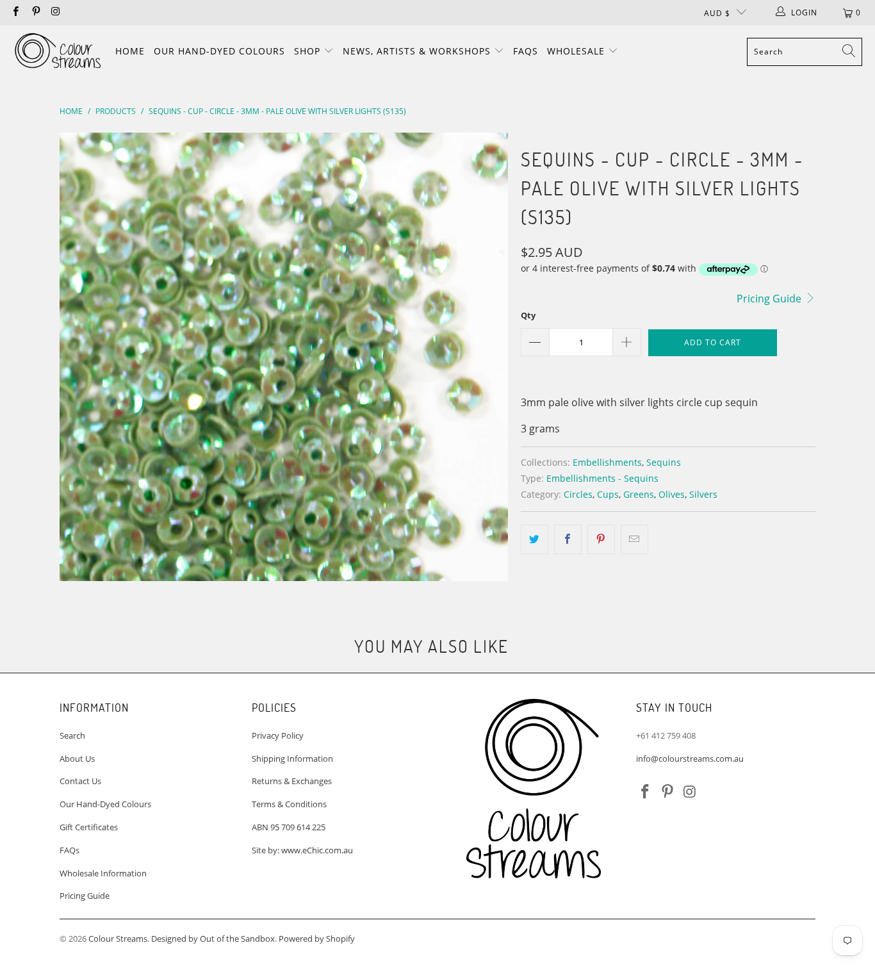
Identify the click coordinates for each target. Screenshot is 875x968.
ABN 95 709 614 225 (288, 827)
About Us (77, 758)
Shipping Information (292, 758)
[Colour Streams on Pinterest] (34, 12)
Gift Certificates (89, 827)
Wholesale (577, 51)
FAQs (525, 51)
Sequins (663, 462)
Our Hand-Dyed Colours (219, 51)
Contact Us (80, 781)
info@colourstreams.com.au (690, 758)
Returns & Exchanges (292, 781)
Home (130, 51)
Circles (578, 494)
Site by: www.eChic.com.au (302, 850)
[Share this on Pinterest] (601, 539)
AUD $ (717, 13)
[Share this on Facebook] (568, 539)
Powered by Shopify (317, 938)
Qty (528, 315)
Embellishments (607, 462)
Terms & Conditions (289, 804)
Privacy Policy (278, 735)
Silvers (703, 494)
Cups (608, 494)
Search (72, 735)
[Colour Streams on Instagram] (55, 12)
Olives (671, 494)
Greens (638, 494)
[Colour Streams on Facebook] (15, 12)
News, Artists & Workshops (418, 51)
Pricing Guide (770, 298)
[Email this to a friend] (634, 539)
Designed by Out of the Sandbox (213, 938)
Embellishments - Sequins (602, 478)
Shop (308, 51)
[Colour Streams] (57, 51)
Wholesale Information (103, 873)
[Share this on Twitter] (534, 539)
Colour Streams (117, 938)
